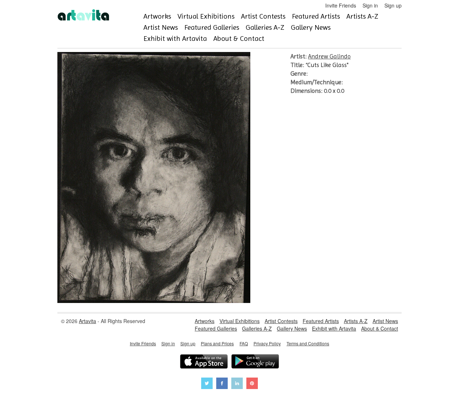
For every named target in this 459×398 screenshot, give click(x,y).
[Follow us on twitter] (207, 384)
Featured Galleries (211, 27)
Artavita (87, 320)
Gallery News (311, 27)
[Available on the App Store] (204, 362)
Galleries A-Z (265, 27)
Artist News (160, 27)
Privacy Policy (267, 343)
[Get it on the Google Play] (255, 362)
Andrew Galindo (329, 56)
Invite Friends (340, 5)
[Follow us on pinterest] (252, 384)
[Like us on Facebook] (222, 384)
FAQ (244, 343)
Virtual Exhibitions (206, 16)
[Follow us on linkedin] (237, 384)
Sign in (370, 5)
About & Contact (238, 38)
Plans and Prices (217, 343)
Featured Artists (316, 16)
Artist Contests (263, 16)
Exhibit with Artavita (175, 38)
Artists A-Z (362, 16)
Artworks (157, 16)
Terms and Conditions (308, 343)
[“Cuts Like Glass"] (153, 300)
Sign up (393, 5)
